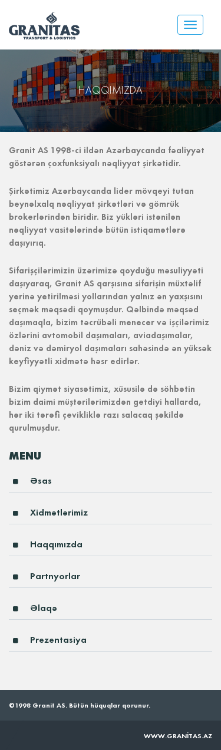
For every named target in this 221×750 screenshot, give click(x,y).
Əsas (41, 480)
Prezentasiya (58, 639)
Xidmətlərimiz (59, 512)
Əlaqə (43, 607)
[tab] (110, 484)
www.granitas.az (178, 735)
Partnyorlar (55, 576)
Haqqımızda (56, 544)
